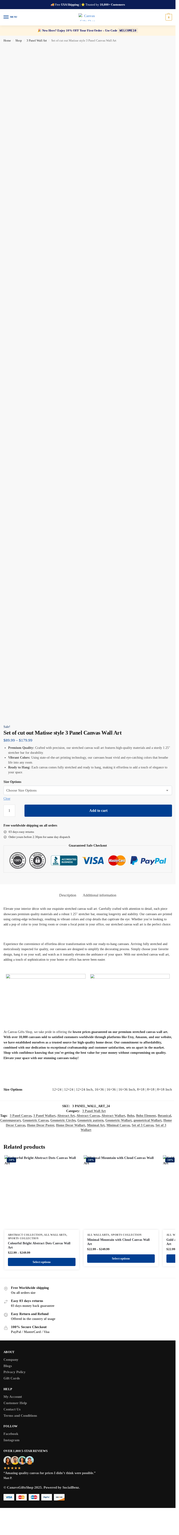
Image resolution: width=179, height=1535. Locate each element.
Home (7, 40)
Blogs (7, 1366)
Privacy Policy (14, 1372)
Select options (42, 1262)
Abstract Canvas (88, 1115)
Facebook (10, 1434)
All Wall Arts (55, 1235)
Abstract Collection (25, 1235)
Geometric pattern (90, 1120)
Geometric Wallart (118, 1120)
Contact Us (12, 1409)
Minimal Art (96, 1125)
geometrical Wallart (148, 1120)
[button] (168, 17)
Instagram (11, 1440)
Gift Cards (11, 1378)
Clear (6, 798)
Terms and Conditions (20, 1415)
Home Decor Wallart (70, 1125)
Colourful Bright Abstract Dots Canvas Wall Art (39, 1245)
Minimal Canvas (118, 1125)
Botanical (164, 1115)
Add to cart (98, 811)
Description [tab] (67, 895)
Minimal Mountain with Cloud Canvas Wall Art (118, 1242)
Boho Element (146, 1115)
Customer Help (15, 1403)
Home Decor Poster (40, 1125)
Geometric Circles (63, 1120)
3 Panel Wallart (44, 1115)
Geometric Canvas (35, 1120)
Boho (130, 1115)
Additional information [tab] (99, 895)
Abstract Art (66, 1115)
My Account (12, 1397)
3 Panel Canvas (20, 1115)
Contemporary (10, 1120)
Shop (18, 40)
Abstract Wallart (113, 1115)
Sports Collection (23, 1238)
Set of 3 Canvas (143, 1125)
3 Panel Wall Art (37, 40)
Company (10, 1359)
